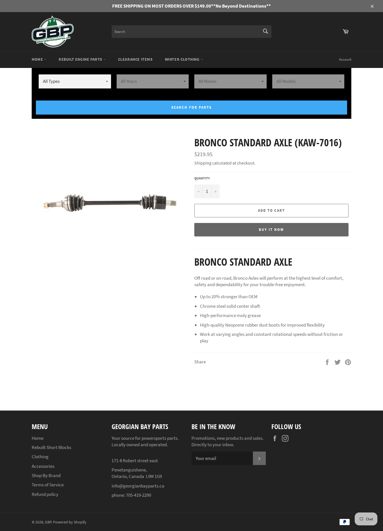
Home (38, 59)
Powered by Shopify (69, 522)
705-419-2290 (138, 495)
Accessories (43, 466)
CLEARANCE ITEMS (135, 59)
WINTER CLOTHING (183, 59)
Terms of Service (48, 485)
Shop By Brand (46, 475)
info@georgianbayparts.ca (138, 486)
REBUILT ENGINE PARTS (81, 59)
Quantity (202, 178)
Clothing (40, 456)
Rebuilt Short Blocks (51, 447)
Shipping (202, 163)
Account (345, 59)
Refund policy (45, 494)
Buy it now (271, 229)
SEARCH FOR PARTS (191, 107)
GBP (48, 522)
